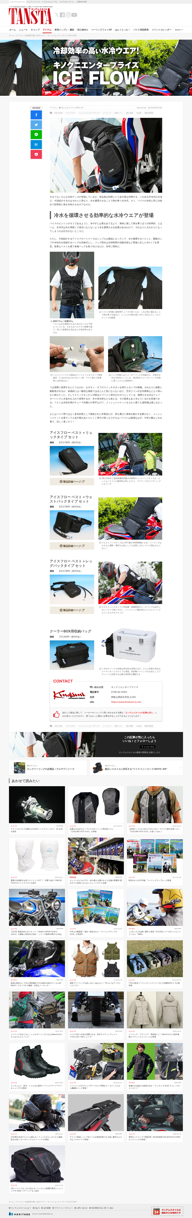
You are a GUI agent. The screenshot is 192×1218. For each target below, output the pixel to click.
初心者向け (82, 29)
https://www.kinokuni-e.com (126, 702)
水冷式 (138, 113)
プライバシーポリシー (64, 1208)
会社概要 (47, 1208)
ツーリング (107, 113)
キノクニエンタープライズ (89, 113)
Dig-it (37, 1208)
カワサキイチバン (67, 2)
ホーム (12, 29)
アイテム (47, 29)
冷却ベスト (118, 113)
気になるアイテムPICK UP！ (73, 108)
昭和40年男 (82, 2)
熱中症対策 (149, 113)
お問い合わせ (82, 1208)
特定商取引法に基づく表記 (102, 1208)
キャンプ (35, 29)
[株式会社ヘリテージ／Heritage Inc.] (19, 1214)
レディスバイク (34, 2)
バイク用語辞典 (141, 29)
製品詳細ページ (72, 481)
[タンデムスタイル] (30, 16)
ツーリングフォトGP (101, 29)
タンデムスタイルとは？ (21, 1208)
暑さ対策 (129, 113)
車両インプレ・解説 (64, 29)
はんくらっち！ (122, 29)
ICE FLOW (58, 113)
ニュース (23, 29)
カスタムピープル (50, 2)
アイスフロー (71, 113)
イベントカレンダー (161, 29)
